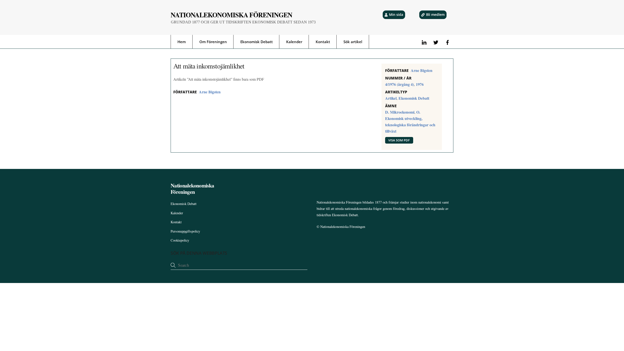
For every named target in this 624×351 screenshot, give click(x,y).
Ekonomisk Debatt (256, 41)
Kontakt (323, 41)
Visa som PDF (399, 140)
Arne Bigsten (210, 92)
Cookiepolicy (180, 240)
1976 (420, 84)
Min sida (396, 14)
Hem (181, 41)
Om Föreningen (213, 41)
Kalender (294, 41)
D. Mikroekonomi (399, 112)
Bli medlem (435, 14)
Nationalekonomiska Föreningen (342, 226)
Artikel (391, 98)
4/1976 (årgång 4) (399, 84)
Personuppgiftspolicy (185, 231)
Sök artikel (352, 41)
